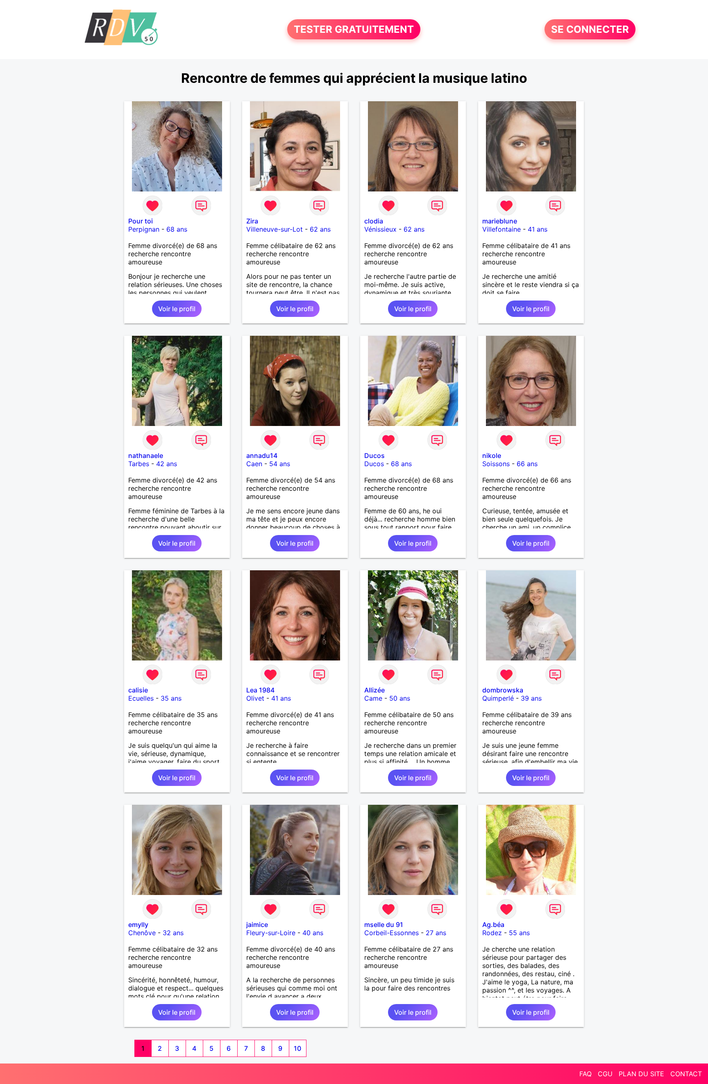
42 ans (166, 464)
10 (297, 1048)
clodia (373, 221)
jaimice (257, 924)
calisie (138, 690)
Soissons (496, 464)
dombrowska (502, 690)
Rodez (492, 933)
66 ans (527, 464)
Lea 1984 (260, 690)
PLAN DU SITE (641, 1074)
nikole (491, 455)
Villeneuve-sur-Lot (274, 229)
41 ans (537, 229)
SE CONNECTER (590, 29)
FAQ (585, 1074)
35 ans (171, 698)
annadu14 (261, 455)
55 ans (519, 933)
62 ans (320, 229)
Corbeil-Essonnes (391, 933)
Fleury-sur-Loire (270, 933)
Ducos (374, 455)
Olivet (255, 698)
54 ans (279, 464)
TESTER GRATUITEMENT (354, 29)
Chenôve (142, 933)
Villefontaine (501, 229)
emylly (138, 924)
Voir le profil (176, 309)
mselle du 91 (383, 924)
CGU (605, 1074)
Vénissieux (380, 229)
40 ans (312, 933)
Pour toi (140, 221)
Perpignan (143, 229)
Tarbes (138, 464)
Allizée (374, 690)
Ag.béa (493, 924)
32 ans (173, 933)
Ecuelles (141, 698)
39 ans (531, 698)
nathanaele (145, 455)
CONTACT (686, 1074)
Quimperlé (498, 698)
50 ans (399, 698)
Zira (252, 221)
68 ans (176, 229)
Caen (254, 464)
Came (373, 698)
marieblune (499, 221)
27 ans (436, 933)
